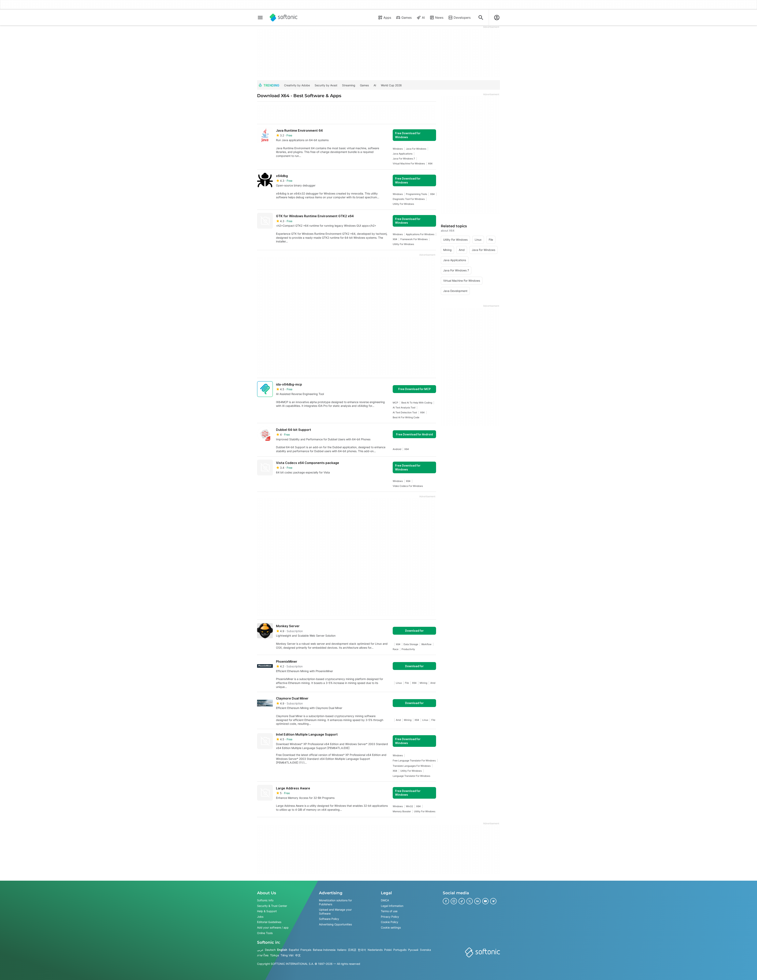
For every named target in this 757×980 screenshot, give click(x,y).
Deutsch (270, 949)
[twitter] (469, 901)
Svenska (425, 949)
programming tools (416, 194)
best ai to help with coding (416, 402)
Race (395, 649)
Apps (387, 18)
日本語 (352, 949)
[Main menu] (260, 17)
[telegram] (493, 901)
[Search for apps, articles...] (481, 17)
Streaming (348, 85)
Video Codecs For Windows (408, 485)
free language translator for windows (414, 760)
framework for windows (414, 239)
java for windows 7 (404, 158)
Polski (388, 949)
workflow (426, 644)
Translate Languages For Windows (412, 765)
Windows (398, 148)
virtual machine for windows (409, 163)
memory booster (402, 811)
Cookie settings (391, 927)
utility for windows (403, 203)
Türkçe (274, 955)
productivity (408, 649)
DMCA (385, 900)
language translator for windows (411, 775)
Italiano (341, 949)
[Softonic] (283, 17)
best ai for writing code (406, 417)
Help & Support (267, 911)
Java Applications (402, 153)
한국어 (362, 949)
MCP (395, 402)
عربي (260, 949)
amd (432, 682)
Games (406, 18)
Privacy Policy (390, 916)
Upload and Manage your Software (335, 911)
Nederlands (375, 949)
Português (399, 949)
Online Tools (265, 932)
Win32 (409, 806)
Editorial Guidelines (269, 922)
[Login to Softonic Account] (497, 17)
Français (305, 949)
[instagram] (454, 901)
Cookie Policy (389, 922)
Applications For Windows (420, 234)
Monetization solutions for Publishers (335, 902)
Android (397, 449)
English (282, 949)
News (439, 18)
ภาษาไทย (262, 955)
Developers (462, 18)
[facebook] (446, 901)
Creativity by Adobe (297, 85)
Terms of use (389, 911)
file (407, 682)
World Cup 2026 (391, 85)
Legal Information (392, 905)
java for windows (416, 148)
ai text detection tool (405, 412)
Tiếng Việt (287, 955)
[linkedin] (477, 901)
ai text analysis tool (404, 407)
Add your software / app (273, 927)
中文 (298, 955)
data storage (411, 644)
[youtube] (485, 901)
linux (399, 682)
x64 (430, 163)
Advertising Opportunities (335, 924)
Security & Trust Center (272, 905)
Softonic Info (265, 900)
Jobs (260, 916)
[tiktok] (462, 901)
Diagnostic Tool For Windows (409, 198)
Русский (413, 949)
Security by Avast (326, 85)
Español (294, 949)
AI (423, 18)
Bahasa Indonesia (324, 949)
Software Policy (329, 918)
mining (423, 682)
